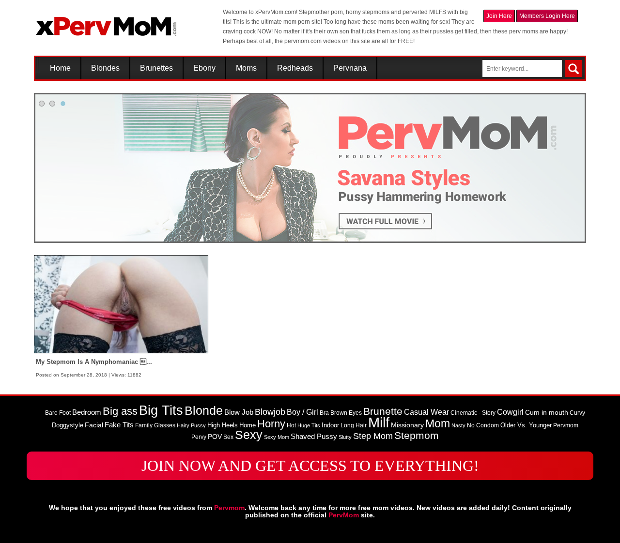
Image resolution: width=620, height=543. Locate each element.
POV (215, 436)
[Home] (106, 22)
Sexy (249, 434)
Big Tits (161, 410)
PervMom (343, 515)
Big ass (120, 411)
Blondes (105, 68)
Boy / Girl (302, 412)
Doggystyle (67, 425)
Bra (324, 413)
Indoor (330, 425)
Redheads (295, 68)
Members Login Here (547, 16)
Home (60, 68)
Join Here (499, 16)
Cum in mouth (546, 412)
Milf (378, 422)
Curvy (577, 413)
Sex (228, 437)
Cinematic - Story (473, 412)
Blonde (204, 410)
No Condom (483, 425)
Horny (271, 424)
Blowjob (270, 412)
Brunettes (156, 68)
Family (144, 425)
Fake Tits (119, 425)
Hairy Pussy (191, 425)
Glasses (164, 425)
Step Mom (373, 436)
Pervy (198, 437)
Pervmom (565, 425)
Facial (94, 425)
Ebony (204, 68)
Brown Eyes (346, 412)
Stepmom (416, 435)
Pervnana (350, 68)
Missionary (407, 425)
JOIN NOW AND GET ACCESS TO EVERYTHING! (310, 465)
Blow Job (238, 412)
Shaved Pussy (314, 436)
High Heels (222, 425)
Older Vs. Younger (526, 425)
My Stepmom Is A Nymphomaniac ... (94, 361)
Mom (437, 423)
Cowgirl (510, 411)
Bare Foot (58, 412)
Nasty (458, 425)
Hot (291, 425)
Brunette (383, 411)
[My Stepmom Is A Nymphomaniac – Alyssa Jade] (121, 304)
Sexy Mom (276, 437)
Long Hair (354, 425)
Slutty (345, 437)
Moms (246, 68)
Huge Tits (308, 425)
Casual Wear (426, 412)
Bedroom (86, 412)
